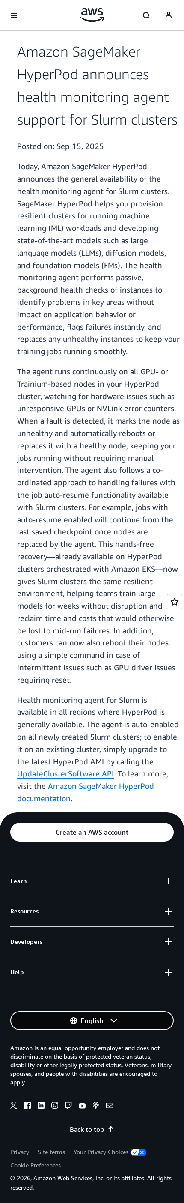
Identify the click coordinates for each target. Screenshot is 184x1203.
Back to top (87, 1129)
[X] (13, 1106)
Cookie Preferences (35, 1165)
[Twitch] (68, 1106)
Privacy (19, 1151)
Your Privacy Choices (101, 1151)
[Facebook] (27, 1106)
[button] (92, 832)
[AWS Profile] (168, 15)
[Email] (109, 1106)
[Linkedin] (41, 1106)
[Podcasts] (95, 1106)
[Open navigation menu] (14, 15)
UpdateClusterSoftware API (65, 773)
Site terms (51, 1151)
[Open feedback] (174, 601)
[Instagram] (54, 1106)
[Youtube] (82, 1106)
